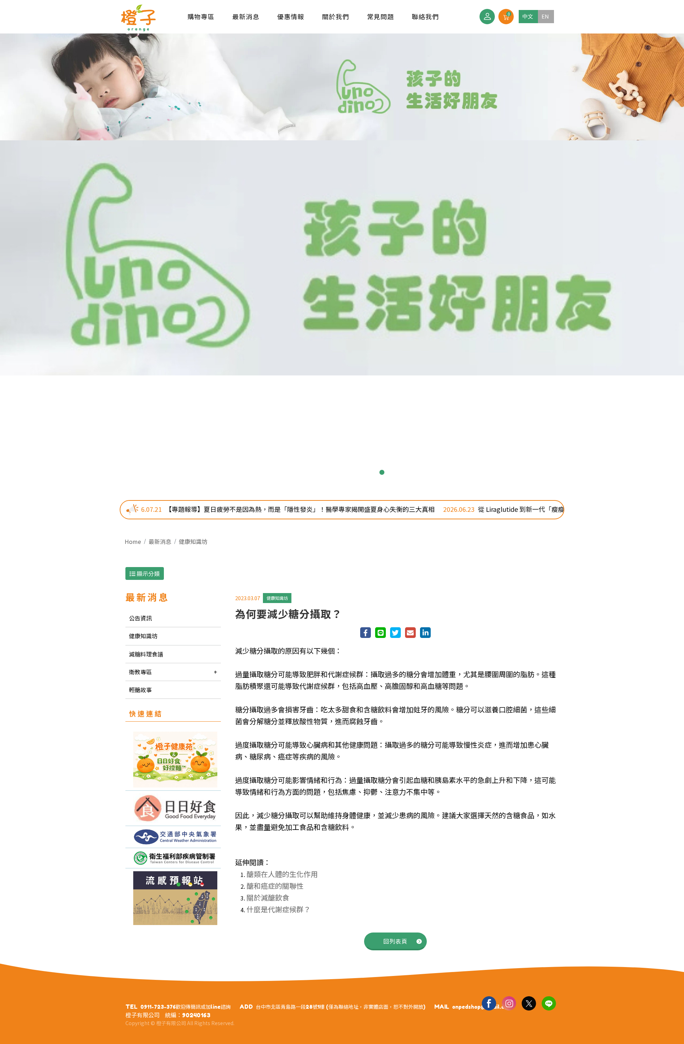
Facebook (489, 1003)
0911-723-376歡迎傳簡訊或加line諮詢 (185, 1007)
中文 (527, 16)
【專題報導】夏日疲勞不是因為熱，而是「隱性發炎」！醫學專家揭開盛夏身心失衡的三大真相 (222, 509)
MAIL (441, 1006)
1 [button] (302, 472)
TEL (131, 1006)
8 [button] (381, 472)
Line (548, 1003)
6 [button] (359, 472)
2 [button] (313, 472)
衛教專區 (140, 672)
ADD (246, 1006)
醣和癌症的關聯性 (275, 886)
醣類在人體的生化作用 (282, 874)
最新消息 (160, 541)
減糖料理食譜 (146, 654)
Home (133, 541)
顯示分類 (147, 573)
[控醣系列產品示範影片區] (173, 808)
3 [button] (324, 472)
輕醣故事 (140, 689)
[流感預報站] (173, 898)
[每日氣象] (173, 836)
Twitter (529, 1003)
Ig (509, 1003)
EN (545, 16)
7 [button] (370, 472)
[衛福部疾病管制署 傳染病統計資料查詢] (173, 858)
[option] (342, 204)
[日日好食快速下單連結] (173, 759)
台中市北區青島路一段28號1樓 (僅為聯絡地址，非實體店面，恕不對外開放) (340, 1007)
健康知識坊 (193, 541)
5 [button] (347, 472)
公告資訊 (140, 618)
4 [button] (336, 472)
